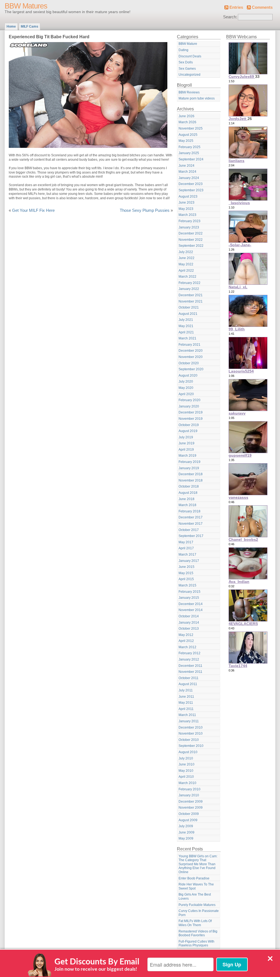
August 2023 (188, 196)
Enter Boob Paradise (194, 878)
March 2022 (187, 276)
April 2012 (186, 641)
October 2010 (189, 740)
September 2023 (191, 190)
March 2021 (187, 338)
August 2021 (188, 314)
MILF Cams (29, 26)
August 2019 (188, 431)
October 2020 (189, 363)
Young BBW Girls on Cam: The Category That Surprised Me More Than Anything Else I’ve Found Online (198, 864)
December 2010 (191, 727)
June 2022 (186, 258)
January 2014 (189, 622)
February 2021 (189, 345)
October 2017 (189, 530)
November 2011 (190, 672)
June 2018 (186, 499)
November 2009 (191, 807)
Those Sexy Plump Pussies (145, 210)
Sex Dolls (186, 62)
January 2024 (189, 178)
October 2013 (189, 628)
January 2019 (189, 468)
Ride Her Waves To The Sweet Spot (196, 886)
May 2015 (186, 573)
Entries (236, 7)
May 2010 (186, 771)
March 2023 (187, 215)
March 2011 (187, 715)
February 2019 (189, 462)
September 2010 (191, 746)
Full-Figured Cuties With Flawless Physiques (196, 943)
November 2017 (191, 524)
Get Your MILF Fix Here (33, 210)
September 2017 (191, 536)
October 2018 (189, 486)
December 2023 (191, 184)
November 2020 (191, 357)
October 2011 (189, 678)
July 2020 (186, 381)
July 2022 (186, 252)
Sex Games (187, 69)
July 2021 (186, 320)
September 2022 (191, 246)
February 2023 (189, 221)
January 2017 (189, 561)
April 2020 (186, 394)
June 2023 (186, 202)
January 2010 (189, 795)
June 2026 (186, 116)
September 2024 (191, 159)
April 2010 (186, 777)
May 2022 (186, 264)
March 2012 (187, 647)
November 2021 (191, 301)
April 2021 (186, 332)
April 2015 (186, 579)
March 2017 (187, 554)
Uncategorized (189, 75)
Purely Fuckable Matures (197, 905)
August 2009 (188, 820)
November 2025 (191, 128)
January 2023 (189, 227)
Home (11, 26)
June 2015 (186, 567)
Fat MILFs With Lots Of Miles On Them (195, 923)
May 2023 (186, 209)
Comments (262, 7)
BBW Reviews (189, 92)
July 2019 (186, 437)
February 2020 (189, 400)
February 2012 (189, 653)
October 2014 (189, 616)
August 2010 (188, 752)
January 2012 (189, 659)
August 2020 (188, 375)
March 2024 (187, 172)
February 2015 (189, 592)
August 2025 (188, 135)
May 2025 (186, 141)
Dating (183, 50)
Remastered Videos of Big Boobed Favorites (198, 933)
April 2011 (186, 709)
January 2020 (189, 406)
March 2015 (187, 585)
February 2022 (189, 283)
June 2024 (186, 166)
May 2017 (186, 542)
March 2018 (187, 505)
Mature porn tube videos (197, 98)
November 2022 (191, 240)
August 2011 (188, 684)
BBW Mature (188, 44)
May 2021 (186, 326)
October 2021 (189, 307)
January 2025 (189, 153)
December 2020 (191, 351)
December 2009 (191, 801)
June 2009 (186, 832)
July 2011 (186, 690)
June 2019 (186, 443)
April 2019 (186, 449)
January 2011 (189, 721)
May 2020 (186, 388)
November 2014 (191, 610)
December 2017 (191, 517)
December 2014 (191, 604)
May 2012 (186, 635)
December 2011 (190, 666)
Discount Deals (190, 56)
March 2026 (187, 122)
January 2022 (189, 289)
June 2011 (186, 697)
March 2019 (187, 455)
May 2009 (186, 838)
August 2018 (188, 493)
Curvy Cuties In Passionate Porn (199, 913)
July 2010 (186, 758)
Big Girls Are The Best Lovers (195, 896)
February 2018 (189, 511)
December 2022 (191, 233)
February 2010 (189, 789)
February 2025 (189, 147)
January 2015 (189, 598)
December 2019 (191, 412)
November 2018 (191, 480)
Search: (230, 17)
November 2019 (191, 419)
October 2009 (189, 814)
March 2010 (187, 783)
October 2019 (189, 425)
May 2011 (186, 703)
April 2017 (186, 548)
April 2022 (186, 270)
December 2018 (191, 474)
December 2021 (191, 295)
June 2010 (186, 764)
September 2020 (191, 369)
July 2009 (186, 826)
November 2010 (191, 733)
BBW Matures (26, 6)
